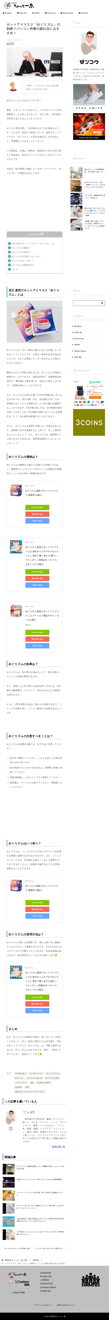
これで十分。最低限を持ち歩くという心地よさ (94, 196)
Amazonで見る (37, 507)
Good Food (50, 13)
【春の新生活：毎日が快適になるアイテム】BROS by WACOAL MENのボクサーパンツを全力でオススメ (40, 1220)
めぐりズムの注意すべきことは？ (26, 256)
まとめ (15, 269)
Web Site (84, 13)
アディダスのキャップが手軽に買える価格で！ (19, 1248)
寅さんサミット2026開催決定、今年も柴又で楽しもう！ (94, 170)
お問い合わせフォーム (65, 1305)
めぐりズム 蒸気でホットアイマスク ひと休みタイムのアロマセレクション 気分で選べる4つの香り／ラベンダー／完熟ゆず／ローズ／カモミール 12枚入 (42, 555)
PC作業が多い (20, 1073)
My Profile (19, 1292)
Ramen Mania (67, 13)
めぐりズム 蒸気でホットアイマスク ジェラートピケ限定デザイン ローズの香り (42, 615)
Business (8, 13)
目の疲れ (18, 1087)
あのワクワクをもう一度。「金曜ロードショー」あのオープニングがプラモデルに (94, 184)
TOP (15, 1260)
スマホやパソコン (36, 1073)
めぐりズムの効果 (52, 1078)
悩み (32, 1083)
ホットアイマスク (53, 1073)
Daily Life (23, 13)
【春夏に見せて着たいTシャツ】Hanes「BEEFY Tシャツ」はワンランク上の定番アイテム (94, 224)
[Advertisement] (34, 199)
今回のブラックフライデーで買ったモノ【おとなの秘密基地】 (40, 1179)
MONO (36, 13)
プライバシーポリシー (43, 1305)
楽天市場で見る (37, 514)
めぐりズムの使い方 (34, 1078)
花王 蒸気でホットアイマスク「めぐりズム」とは (33, 243)
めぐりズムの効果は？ (21, 252)
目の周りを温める (44, 1083)
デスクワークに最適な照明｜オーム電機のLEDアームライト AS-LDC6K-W (40, 1167)
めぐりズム (19, 1078)
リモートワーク (21, 1083)
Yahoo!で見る (37, 521)
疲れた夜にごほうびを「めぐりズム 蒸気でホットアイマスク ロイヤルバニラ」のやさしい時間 (95, 211)
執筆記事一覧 (58, 1147)
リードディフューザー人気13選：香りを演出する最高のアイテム (40, 1194)
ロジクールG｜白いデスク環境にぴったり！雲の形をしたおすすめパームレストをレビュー (40, 1207)
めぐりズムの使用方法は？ (23, 265)
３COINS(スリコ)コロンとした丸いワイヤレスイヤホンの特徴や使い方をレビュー (40, 1233)
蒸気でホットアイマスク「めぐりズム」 (30, 1092)
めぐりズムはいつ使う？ (22, 261)
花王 (27, 1087)
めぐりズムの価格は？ (21, 248)
